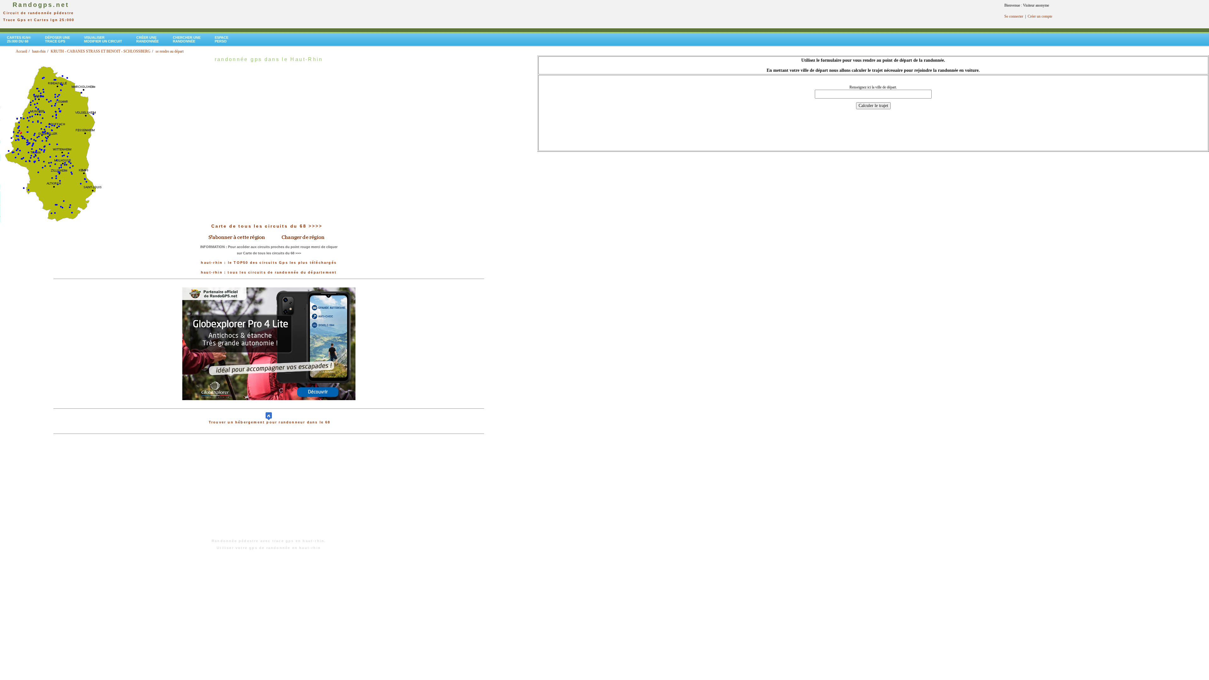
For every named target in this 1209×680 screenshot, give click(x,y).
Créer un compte (1040, 16)
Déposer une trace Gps (57, 39)
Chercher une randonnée (187, 39)
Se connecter (1013, 16)
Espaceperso (221, 39)
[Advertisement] (269, 489)
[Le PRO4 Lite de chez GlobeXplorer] (268, 405)
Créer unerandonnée (147, 39)
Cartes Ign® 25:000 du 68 (19, 39)
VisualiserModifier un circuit (103, 39)
